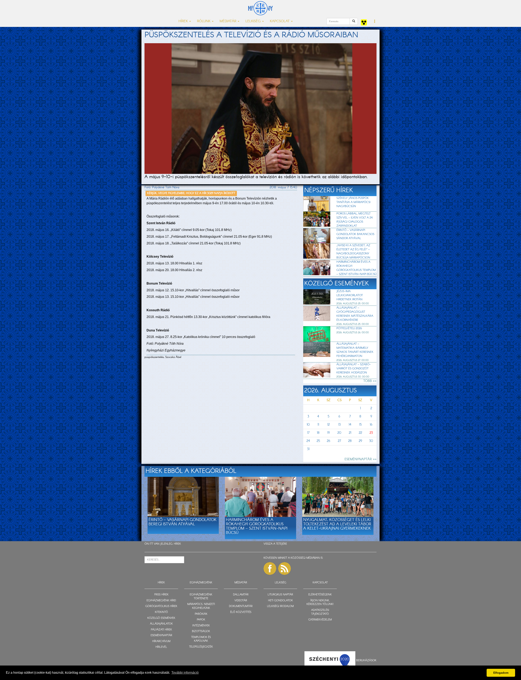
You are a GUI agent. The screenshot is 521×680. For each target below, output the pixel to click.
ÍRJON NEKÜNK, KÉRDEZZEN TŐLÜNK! (320, 602)
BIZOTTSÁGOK (201, 631)
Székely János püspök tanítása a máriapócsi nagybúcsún (353, 202)
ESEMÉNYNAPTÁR (161, 635)
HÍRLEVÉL (161, 647)
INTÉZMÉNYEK (201, 626)
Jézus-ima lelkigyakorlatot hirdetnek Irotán (349, 295)
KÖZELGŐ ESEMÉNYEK (161, 618)
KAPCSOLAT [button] (280, 21)
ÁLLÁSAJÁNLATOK (161, 624)
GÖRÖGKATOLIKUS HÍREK (161, 606)
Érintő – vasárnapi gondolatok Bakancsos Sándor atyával (355, 234)
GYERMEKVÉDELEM (320, 620)
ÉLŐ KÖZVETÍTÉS (240, 612)
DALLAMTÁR (240, 595)
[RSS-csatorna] (284, 568)
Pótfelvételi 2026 (349, 328)
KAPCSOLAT (320, 583)
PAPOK (201, 620)
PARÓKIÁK (201, 614)
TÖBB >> (370, 381)
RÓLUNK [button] (204, 21)
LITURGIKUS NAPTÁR (280, 595)
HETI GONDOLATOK (280, 601)
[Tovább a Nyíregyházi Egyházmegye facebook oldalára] (270, 568)
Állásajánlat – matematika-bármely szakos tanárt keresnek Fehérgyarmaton (354, 350)
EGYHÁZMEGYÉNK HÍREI (161, 601)
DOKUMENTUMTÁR (241, 606)
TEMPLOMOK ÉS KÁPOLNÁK (201, 639)
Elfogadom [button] (500, 672)
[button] (375, 21)
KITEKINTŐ (161, 612)
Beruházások (366, 660)
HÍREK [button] (183, 21)
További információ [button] (185, 672)
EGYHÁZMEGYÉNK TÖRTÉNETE (201, 597)
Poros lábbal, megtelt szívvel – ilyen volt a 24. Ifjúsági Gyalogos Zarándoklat (354, 220)
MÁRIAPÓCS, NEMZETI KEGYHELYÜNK (201, 606)
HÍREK (177, 544)
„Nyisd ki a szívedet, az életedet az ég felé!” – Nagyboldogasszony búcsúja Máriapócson (353, 251)
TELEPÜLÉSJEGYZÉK (201, 647)
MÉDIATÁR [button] (228, 21)
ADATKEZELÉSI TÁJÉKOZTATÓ (320, 612)
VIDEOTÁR (240, 601)
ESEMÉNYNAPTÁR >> (361, 459)
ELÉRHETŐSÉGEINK (320, 595)
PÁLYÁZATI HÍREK (161, 630)
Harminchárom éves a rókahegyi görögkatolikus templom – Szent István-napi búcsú (356, 268)
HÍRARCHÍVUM (161, 641)
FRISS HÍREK (161, 595)
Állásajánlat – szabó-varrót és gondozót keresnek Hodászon (353, 368)
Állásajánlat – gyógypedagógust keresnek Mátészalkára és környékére (354, 314)
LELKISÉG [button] (253, 21)
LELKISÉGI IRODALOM (280, 606)
